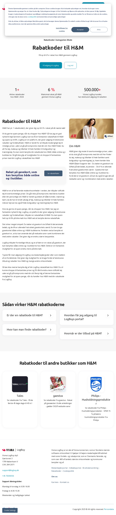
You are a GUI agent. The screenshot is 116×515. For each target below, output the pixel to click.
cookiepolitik (32, 17)
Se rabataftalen (53, 173)
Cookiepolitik (68, 471)
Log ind (70, 65)
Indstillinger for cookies (62, 29)
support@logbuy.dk (10, 470)
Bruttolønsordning (90, 468)
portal (64, 468)
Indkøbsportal (75, 468)
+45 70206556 (8, 476)
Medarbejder (56, 468)
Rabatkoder (56, 471)
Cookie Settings (10, 510)
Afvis (99, 30)
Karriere (54, 482)
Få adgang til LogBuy (51, 65)
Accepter (80, 30)
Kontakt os (64, 482)
